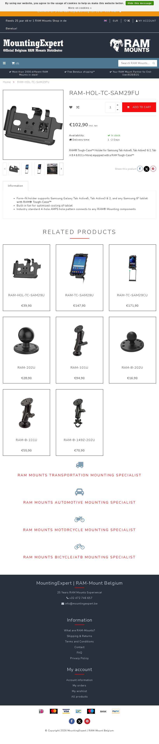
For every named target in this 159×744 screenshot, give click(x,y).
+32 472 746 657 (80, 598)
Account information (79, 680)
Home (7, 82)
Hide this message (140, 3)
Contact (79, 647)
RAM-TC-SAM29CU (132, 295)
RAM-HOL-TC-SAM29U (26, 295)
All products (79, 696)
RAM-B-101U (26, 440)
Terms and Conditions (79, 641)
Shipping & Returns (79, 636)
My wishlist (79, 691)
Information (15, 186)
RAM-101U (79, 367)
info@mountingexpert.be (81, 603)
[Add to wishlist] (71, 107)
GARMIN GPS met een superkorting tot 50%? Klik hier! (77, 11)
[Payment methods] (41, 711)
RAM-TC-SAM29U (79, 295)
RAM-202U (26, 367)
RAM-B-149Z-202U (79, 440)
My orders (79, 685)
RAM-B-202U (132, 367)
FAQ (79, 652)
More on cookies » (80, 8)
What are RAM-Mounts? (79, 630)
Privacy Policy (79, 658)
